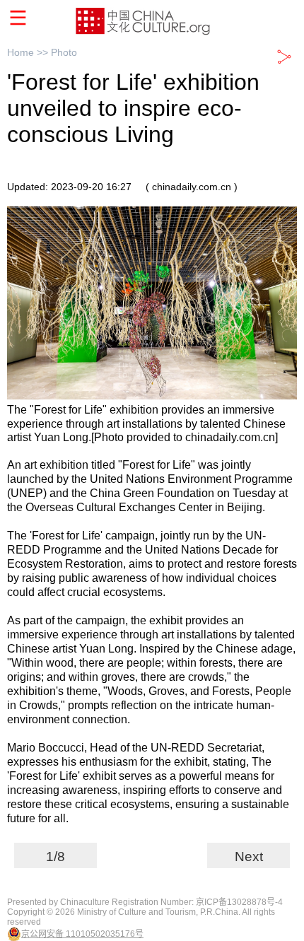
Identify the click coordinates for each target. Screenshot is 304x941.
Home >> (29, 52)
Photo (64, 52)
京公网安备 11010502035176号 (82, 934)
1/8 (55, 856)
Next (249, 856)
